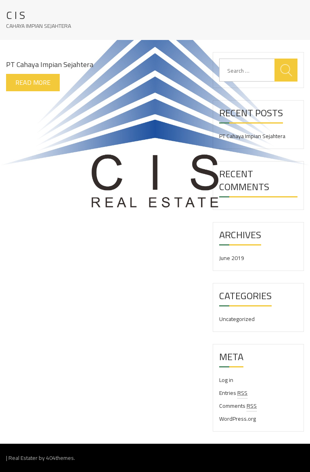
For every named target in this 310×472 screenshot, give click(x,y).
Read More (32, 82)
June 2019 (231, 258)
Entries (233, 393)
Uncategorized (237, 319)
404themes (60, 458)
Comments (238, 406)
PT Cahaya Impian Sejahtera (49, 64)
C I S (15, 15)
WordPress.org (237, 418)
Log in (226, 380)
